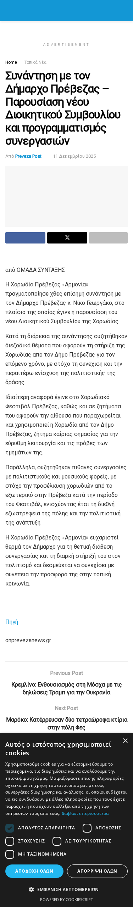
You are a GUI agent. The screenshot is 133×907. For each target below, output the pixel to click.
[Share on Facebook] (25, 237)
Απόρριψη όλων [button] (97, 871)
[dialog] (66, 820)
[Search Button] (125, 10)
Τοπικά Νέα (35, 62)
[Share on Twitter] (67, 237)
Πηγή (11, 621)
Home (11, 62)
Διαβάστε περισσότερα (85, 813)
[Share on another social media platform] (108, 237)
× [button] (125, 741)
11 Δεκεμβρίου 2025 (74, 156)
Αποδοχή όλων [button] (34, 871)
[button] (66, 889)
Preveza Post (28, 156)
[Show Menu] (8, 10)
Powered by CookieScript (66, 899)
